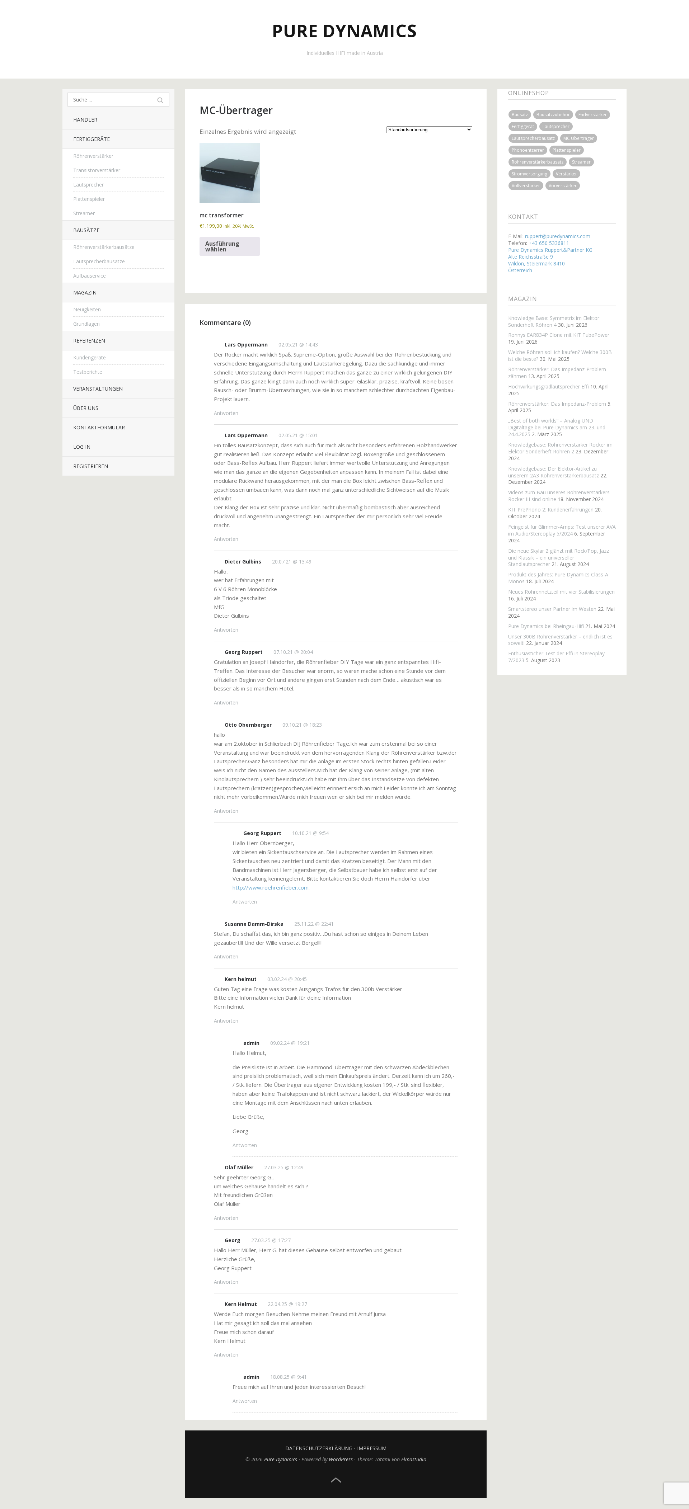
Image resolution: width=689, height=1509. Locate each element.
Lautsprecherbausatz (533, 138)
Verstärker (566, 174)
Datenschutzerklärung (318, 1448)
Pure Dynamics (344, 30)
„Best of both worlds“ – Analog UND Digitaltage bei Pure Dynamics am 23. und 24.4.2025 (556, 427)
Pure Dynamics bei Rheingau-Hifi (546, 626)
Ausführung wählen (222, 246)
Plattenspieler (89, 198)
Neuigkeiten (87, 309)
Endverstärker (592, 115)
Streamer (84, 213)
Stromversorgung (529, 174)
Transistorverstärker (96, 170)
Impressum (371, 1448)
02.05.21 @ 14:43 (298, 344)
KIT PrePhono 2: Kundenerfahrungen (551, 509)
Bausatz (520, 115)
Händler (85, 119)
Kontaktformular (99, 427)
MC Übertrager (578, 138)
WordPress (341, 1459)
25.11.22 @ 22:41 (314, 923)
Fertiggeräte (91, 139)
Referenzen (89, 340)
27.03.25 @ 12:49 (284, 1167)
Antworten (226, 413)
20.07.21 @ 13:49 (291, 561)
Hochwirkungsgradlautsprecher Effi (548, 386)
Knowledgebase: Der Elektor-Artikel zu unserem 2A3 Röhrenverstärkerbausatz (553, 472)
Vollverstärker (526, 186)
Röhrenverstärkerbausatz (537, 162)
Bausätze (86, 230)
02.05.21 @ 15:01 (298, 435)
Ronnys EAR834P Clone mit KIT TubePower (558, 334)
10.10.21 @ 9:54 (310, 833)
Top (336, 1480)
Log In (81, 446)
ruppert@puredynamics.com (557, 236)
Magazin (85, 292)
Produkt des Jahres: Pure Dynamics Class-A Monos (558, 578)
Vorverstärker (563, 186)
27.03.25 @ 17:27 (271, 1240)
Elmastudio (413, 1459)
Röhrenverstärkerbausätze (104, 247)
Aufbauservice (89, 275)
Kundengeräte (89, 357)
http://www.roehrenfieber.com (271, 887)
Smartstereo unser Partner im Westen (552, 608)
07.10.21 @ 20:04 (293, 652)
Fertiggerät (523, 126)
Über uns (85, 408)
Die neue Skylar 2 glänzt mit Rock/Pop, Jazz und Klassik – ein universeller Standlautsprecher (558, 557)
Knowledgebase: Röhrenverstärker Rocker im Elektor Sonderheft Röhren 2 (560, 448)
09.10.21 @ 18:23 (302, 724)
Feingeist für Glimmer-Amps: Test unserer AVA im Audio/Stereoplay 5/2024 (562, 530)
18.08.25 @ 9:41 (288, 1376)
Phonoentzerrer (528, 150)
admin (251, 1042)
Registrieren (90, 466)
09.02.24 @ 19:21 (290, 1042)
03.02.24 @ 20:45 (287, 979)
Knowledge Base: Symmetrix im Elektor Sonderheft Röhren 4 (553, 321)
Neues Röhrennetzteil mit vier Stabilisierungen (561, 591)
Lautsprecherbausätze (99, 261)
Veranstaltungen (98, 388)
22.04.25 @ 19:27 (287, 1304)
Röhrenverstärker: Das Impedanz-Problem (557, 403)
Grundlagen (86, 323)
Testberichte (87, 371)
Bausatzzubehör (553, 115)
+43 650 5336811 (549, 243)
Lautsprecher (88, 184)
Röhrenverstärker (93, 155)
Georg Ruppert (244, 652)
